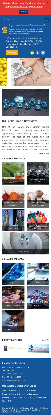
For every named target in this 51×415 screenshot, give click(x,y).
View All (45, 340)
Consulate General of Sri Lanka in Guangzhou (20, 394)
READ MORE (44, 154)
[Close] (48, 3)
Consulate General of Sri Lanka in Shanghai (19, 390)
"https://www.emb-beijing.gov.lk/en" (24, 6)
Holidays (12, 52)
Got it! (24, 11)
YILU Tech (17, 412)
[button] (24, 83)
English (7, 19)
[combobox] (8, 19)
